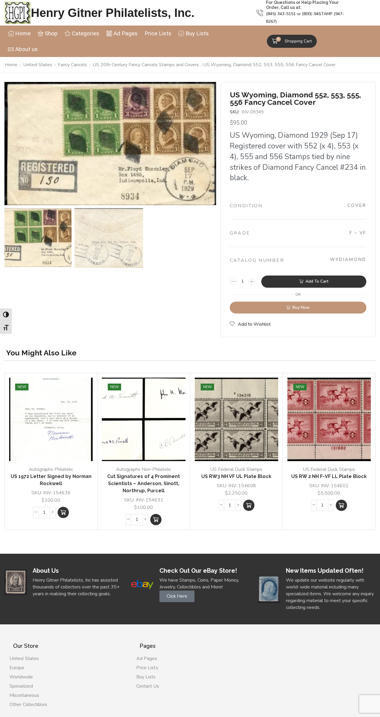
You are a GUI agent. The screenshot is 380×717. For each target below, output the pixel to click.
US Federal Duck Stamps (236, 469)
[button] (292, 41)
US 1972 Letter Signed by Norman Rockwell (51, 480)
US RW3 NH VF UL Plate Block (236, 476)
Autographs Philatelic (51, 469)
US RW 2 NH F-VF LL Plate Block (329, 476)
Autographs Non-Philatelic (143, 469)
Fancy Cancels (72, 64)
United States (37, 64)
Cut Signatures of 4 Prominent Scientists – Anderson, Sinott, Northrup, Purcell (143, 483)
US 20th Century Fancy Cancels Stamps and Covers (146, 64)
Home (11, 64)
